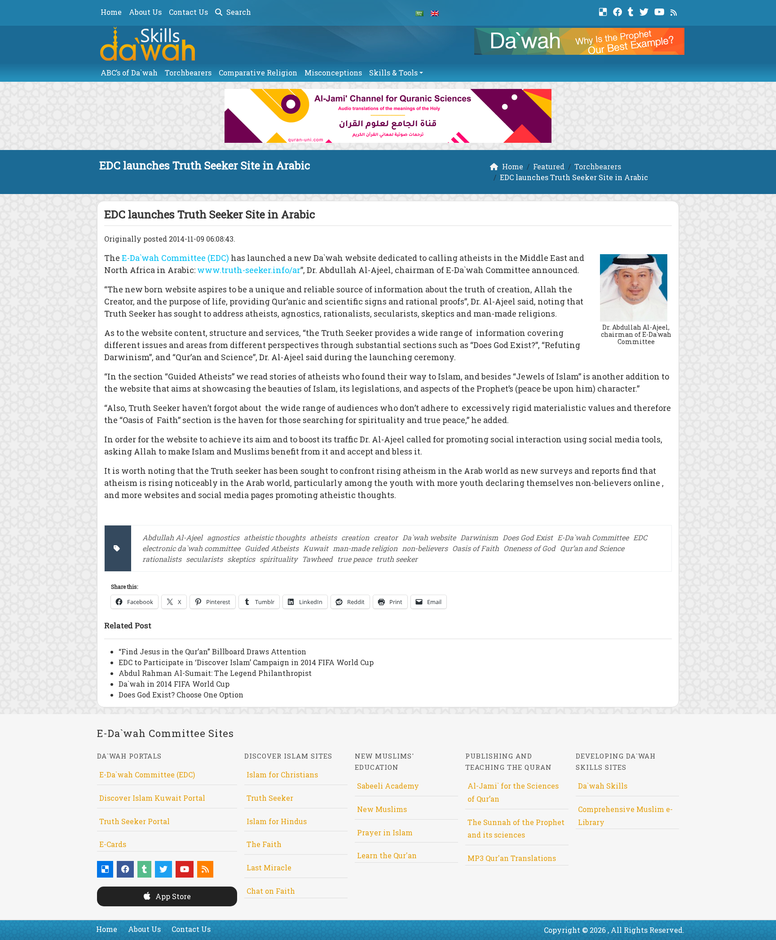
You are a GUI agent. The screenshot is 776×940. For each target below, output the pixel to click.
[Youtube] (660, 11)
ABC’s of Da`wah (129, 72)
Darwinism (479, 537)
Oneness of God (529, 548)
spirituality (278, 559)
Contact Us (188, 12)
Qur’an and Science (592, 548)
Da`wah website (429, 537)
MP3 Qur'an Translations (511, 858)
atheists (323, 537)
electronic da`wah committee (191, 548)
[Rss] (674, 11)
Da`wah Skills (602, 785)
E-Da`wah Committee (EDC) (175, 257)
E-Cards (112, 844)
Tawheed (317, 559)
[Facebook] (618, 11)
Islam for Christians (282, 774)
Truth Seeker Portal (134, 821)
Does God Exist (528, 537)
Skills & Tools (393, 72)
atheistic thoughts (274, 537)
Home (111, 12)
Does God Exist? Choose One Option (181, 694)
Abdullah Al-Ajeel (172, 537)
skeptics (241, 559)
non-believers (425, 548)
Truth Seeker (270, 798)
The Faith (264, 844)
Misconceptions (333, 72)
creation (355, 537)
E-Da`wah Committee (593, 537)
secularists (204, 559)
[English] (434, 13)
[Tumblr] (632, 11)
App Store (172, 896)
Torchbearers (188, 72)
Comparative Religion (258, 72)
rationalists (161, 559)
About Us (145, 12)
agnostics (223, 537)
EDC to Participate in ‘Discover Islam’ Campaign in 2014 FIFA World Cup (246, 662)
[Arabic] (419, 13)
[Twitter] (645, 11)
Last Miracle (269, 867)
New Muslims (382, 809)
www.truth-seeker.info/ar (248, 270)
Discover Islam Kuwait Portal (152, 798)
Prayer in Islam (385, 832)
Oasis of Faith (475, 548)
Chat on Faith (271, 891)
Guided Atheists (272, 548)
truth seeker (397, 559)
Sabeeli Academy (388, 785)
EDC (640, 537)
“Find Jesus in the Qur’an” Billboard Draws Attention (212, 651)
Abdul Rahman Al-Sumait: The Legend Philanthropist (215, 673)
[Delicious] (604, 11)
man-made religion (365, 548)
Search (238, 12)
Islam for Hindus (277, 821)
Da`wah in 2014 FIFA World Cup (174, 683)
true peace (354, 559)
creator (386, 537)
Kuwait (315, 548)
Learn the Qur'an (387, 855)
